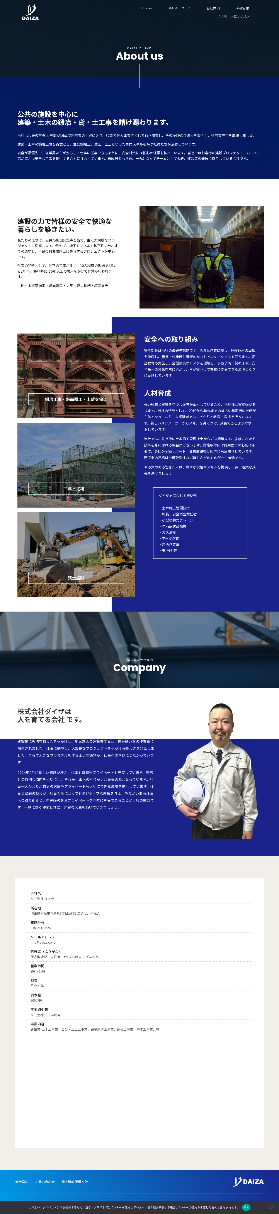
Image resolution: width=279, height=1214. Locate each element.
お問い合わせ (45, 1181)
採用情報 (242, 8)
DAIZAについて (179, 8)
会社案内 (213, 8)
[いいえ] (272, 1207)
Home (147, 8)
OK (246, 1207)
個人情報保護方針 (74, 1181)
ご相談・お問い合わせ (234, 16)
